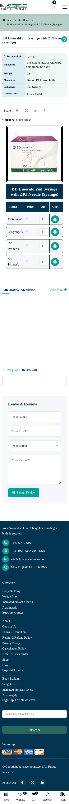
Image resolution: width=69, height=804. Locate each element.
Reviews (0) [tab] (29, 370)
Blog (5, 665)
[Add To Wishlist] (64, 39)
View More (56, 289)
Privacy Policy (11, 643)
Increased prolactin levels (17, 602)
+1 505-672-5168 (21, 542)
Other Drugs (23, 20)
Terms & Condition (14, 632)
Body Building (11, 591)
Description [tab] (11, 370)
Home (8, 20)
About (6, 621)
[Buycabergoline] (13, 7)
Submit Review (25, 492)
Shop (5, 659)
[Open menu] (65, 7)
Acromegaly (9, 607)
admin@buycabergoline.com (28, 559)
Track (62, 799)
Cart (34, 797)
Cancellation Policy (14, 648)
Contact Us (9, 626)
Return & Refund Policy (17, 637)
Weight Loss (9, 596)
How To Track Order (15, 654)
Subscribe (34, 729)
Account (47, 799)
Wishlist (20, 797)
